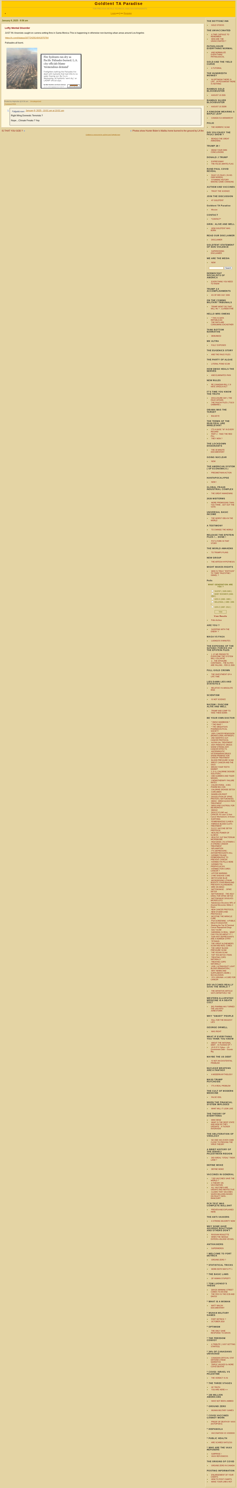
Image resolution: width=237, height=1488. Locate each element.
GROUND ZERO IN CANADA (223, 1466)
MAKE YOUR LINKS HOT (221, 1482)
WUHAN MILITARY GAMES (222, 1410)
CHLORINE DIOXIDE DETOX (223, 790)
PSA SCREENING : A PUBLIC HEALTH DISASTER (223, 922)
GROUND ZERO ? (218, 1260)
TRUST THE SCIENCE (220, 191)
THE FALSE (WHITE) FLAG (222, 164)
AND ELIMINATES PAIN (221, 375)
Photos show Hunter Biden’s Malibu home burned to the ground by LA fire (168, 131)
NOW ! (214, 482)
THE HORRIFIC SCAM (220, 127)
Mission (214, 210)
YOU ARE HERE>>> (219, 1390)
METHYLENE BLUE (219, 878)
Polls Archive (216, 620)
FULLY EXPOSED (218, 345)
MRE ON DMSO (217, 887)
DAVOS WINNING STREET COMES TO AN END (222, 1291)
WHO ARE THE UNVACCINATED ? (218, 40)
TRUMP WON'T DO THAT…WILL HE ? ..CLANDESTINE (222, 308)
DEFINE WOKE (217, 1169)
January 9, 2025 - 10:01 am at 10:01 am (45, 110)
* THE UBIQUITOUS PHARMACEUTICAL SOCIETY (219, 729)
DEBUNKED (216, 336)
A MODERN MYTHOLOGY (222, 1074)
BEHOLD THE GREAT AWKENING (220, 140)
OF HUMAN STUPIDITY (221, 1278)
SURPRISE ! (216, 1454)
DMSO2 (214, 810)
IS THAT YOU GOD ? (12, 131)
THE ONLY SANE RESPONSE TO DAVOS (221, 1332)
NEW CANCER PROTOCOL (222, 910)
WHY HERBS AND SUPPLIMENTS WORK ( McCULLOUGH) (221, 973)
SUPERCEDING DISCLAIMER (217, 252)
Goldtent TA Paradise (119, 3)
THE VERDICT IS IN (219, 1378)
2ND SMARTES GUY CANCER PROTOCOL (220, 739)
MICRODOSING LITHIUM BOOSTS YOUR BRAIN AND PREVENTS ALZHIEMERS (222, 882)
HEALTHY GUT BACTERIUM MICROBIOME (223, 838)
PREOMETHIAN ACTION (221, 473)
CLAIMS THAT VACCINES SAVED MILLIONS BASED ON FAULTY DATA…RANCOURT (222, 1195)
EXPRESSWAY (217, 161)
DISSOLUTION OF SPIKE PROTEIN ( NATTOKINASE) (222, 798)
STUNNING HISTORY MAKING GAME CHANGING (222, 181)
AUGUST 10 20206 (218, 107)
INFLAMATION (217, 848)
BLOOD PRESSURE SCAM (222, 760)
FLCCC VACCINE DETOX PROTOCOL (221, 829)
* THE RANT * (217, 724)
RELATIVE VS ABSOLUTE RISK (222, 689)
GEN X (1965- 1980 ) (223, 599)
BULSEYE (215, 416)
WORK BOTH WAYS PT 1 (221, 1269)
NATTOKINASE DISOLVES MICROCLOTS (222, 899)
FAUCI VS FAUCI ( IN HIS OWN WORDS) (221, 176)
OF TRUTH (215, 1387)
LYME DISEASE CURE (220, 876)
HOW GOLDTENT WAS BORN (220, 229)
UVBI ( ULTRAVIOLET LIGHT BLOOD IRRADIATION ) (223, 967)
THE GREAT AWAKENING (222, 493)
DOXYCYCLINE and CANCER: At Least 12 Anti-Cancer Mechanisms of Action (223, 814)
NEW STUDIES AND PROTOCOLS (219, 913)
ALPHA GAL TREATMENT (221, 742)
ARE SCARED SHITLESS (221, 1442)
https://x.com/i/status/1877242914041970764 (27, 38)
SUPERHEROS (217, 1248)
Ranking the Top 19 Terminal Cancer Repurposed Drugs (222, 926)
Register (128, 13)
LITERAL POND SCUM (220, 364)
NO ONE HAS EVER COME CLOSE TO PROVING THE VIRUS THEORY (222, 1142)
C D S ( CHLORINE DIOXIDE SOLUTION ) (223, 773)
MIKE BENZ (216, 1120)
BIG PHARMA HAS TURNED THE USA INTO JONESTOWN (223, 1009)
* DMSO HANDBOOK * (220, 722)
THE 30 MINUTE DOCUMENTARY (218, 451)
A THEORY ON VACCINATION (217, 1184)
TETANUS (215, 941)
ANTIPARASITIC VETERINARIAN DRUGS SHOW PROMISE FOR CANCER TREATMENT (221, 754)
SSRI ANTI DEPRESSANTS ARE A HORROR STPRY (222, 938)
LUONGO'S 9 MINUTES (220, 641)
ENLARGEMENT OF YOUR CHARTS (222, 1476)
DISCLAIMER (216, 240)
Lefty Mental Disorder (17, 28)
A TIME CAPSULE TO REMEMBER (220, 35)
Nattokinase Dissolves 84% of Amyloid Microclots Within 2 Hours (223, 905)
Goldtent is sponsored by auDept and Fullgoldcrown (103, 134)
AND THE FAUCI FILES (220, 355)
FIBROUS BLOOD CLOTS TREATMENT (221, 825)
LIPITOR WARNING (219, 873)
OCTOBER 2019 (217, 1322)
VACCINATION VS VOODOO (223, 1433)
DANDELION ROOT (219, 794)
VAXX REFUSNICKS (219, 1456)
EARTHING (215, 819)
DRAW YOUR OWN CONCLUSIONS (219, 151)
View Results (220, 616)
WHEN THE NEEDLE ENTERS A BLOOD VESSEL (222, 1238)
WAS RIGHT (216, 1031)
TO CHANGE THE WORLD (222, 530)
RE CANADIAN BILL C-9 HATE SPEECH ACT (221, 386)
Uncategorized (35, 101)
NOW (213, 263)
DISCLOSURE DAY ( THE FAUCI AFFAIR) (221, 399)
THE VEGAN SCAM (219, 953)
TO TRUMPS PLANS (219, 552)
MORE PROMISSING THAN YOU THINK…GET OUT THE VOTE (222, 505)
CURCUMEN (216, 792)
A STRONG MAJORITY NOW (223, 1221)
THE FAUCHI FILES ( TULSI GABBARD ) (222, 404)
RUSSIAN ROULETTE (220, 1235)
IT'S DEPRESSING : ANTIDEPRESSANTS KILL (222, 852)
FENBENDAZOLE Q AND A (222, 822)
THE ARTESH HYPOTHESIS (223, 562)
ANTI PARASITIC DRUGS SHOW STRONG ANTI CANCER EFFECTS (221, 747)
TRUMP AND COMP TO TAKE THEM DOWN (221, 712)
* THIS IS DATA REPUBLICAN (217, 319)
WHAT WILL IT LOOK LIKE (222, 1109)
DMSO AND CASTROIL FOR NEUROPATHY (222, 807)
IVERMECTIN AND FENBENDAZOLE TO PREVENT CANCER (219, 857)
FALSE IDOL (216, 1097)
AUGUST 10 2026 (218, 95)
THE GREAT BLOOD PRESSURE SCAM (219, 949)
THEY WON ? (216, 439)
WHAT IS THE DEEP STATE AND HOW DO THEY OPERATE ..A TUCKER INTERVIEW (222, 1125)
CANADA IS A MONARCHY (222, 118)
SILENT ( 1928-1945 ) (223, 591)
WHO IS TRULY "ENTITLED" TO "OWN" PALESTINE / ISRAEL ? (223, 573)
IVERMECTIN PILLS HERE (222, 862)
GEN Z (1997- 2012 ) (223, 607)
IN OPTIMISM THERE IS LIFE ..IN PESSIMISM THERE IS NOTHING (223, 82)
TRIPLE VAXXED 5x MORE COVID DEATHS (222, 1365)
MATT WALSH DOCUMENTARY (218, 1307)
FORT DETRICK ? (218, 1319)
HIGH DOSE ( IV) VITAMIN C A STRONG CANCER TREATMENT (223, 844)
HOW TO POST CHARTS (221, 1479)
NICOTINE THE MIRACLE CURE (221, 917)
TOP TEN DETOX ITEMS (221, 955)
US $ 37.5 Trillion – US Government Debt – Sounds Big (222, 1049)
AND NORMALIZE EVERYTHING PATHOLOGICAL (218, 54)
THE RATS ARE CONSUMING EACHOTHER (222, 323)
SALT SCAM (216, 930)
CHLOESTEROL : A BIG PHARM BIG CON (221, 786)
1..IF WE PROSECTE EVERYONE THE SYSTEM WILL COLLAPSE (222, 656)
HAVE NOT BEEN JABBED (222, 1401)
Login (113, 13)
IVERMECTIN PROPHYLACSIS (218, 865)
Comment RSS (10, 104)
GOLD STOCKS (217, 25)
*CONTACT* (216, 219)
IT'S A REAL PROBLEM (220, 1086)
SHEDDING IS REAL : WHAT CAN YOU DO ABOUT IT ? (223, 933)
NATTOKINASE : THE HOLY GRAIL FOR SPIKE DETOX (222, 895)
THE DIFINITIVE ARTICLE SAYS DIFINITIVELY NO (222, 992)
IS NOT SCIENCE (218, 699)
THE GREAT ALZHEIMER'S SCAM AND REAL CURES (222, 945)
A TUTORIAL (216, 68)
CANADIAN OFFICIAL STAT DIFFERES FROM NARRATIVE (222, 1360)
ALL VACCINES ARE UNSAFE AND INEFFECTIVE (223, 1189)
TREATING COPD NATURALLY (218, 958)
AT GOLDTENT (217, 200)
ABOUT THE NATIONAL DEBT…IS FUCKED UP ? (221, 1044)
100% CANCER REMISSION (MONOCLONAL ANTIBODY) (222, 735)
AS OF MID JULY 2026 (220, 295)
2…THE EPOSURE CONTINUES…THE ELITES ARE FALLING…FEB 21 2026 (223, 663)
